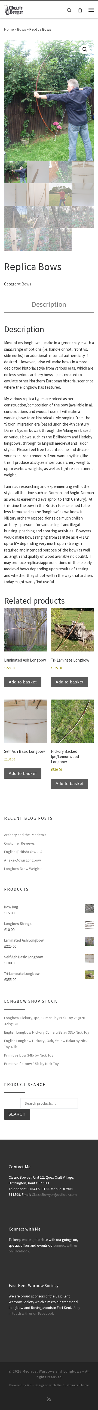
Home (9, 29)
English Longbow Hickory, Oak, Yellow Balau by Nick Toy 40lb (46, 1043)
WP (29, 1385)
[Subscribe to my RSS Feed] (49, 1399)
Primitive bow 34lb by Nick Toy (28, 1055)
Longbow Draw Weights (23, 868)
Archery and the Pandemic (25, 834)
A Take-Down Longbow (22, 860)
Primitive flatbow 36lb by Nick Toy (31, 1063)
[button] (85, 49)
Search (17, 1114)
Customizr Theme (76, 1385)
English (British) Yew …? (23, 851)
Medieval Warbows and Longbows (52, 1371)
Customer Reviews (19, 843)
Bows (21, 29)
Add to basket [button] (23, 682)
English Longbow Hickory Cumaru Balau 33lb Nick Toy (46, 1032)
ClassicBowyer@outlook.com (54, 1194)
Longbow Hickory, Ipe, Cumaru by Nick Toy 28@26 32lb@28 (44, 1020)
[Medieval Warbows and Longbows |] (14, 9)
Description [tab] (49, 304)
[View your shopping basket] (80, 9)
